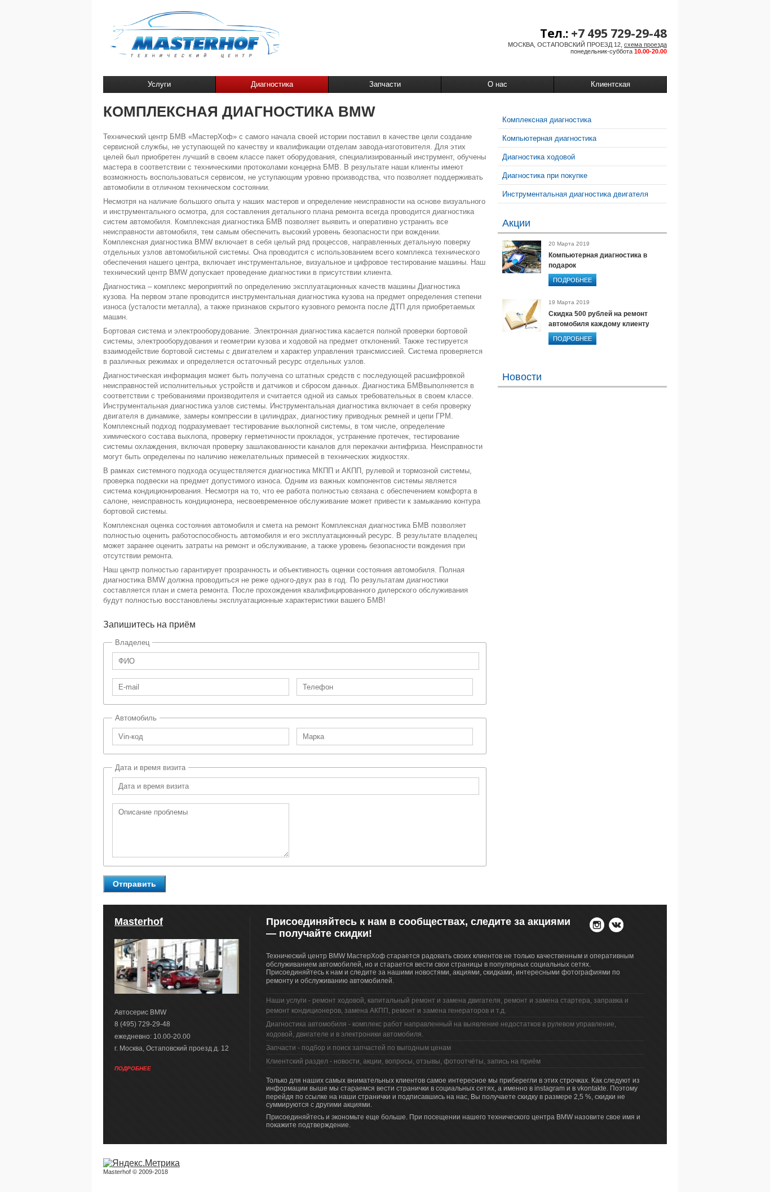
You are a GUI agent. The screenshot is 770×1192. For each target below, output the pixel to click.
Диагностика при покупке (544, 175)
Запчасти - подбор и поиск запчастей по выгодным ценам (358, 1048)
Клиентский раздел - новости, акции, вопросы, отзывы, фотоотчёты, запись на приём (403, 1061)
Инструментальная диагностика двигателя (575, 194)
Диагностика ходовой (538, 157)
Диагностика (272, 84)
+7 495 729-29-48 (619, 33)
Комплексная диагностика (546, 119)
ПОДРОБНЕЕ (572, 280)
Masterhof (138, 921)
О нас (497, 84)
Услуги (159, 84)
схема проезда (645, 44)
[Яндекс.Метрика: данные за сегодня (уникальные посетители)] (141, 1163)
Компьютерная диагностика (549, 138)
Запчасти (385, 84)
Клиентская (610, 84)
